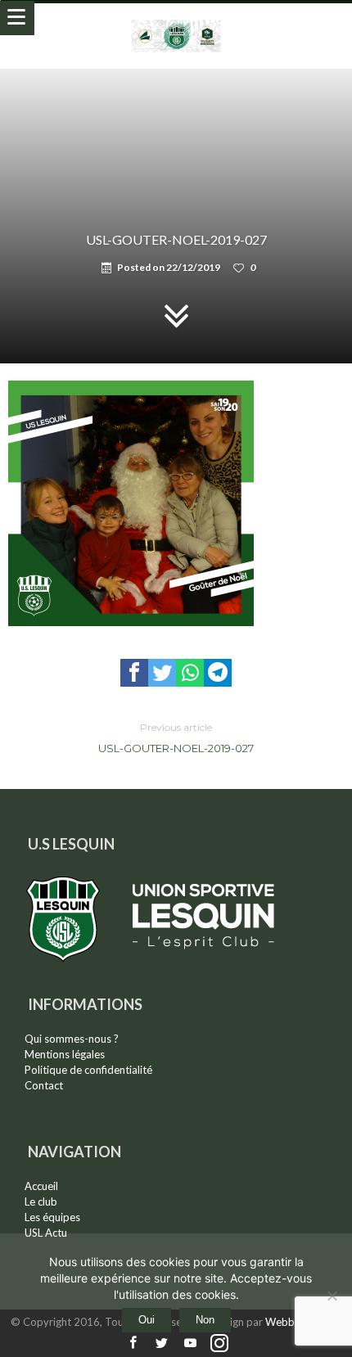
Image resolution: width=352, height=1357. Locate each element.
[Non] (331, 1295)
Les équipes (52, 1217)
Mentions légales (65, 1054)
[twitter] (162, 673)
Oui (146, 1320)
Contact (44, 1085)
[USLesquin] (176, 19)
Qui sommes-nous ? (72, 1038)
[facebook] (134, 673)
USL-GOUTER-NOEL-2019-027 (176, 738)
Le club (41, 1201)
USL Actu (46, 1232)
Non (205, 1320)
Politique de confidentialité (88, 1069)
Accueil (41, 1185)
